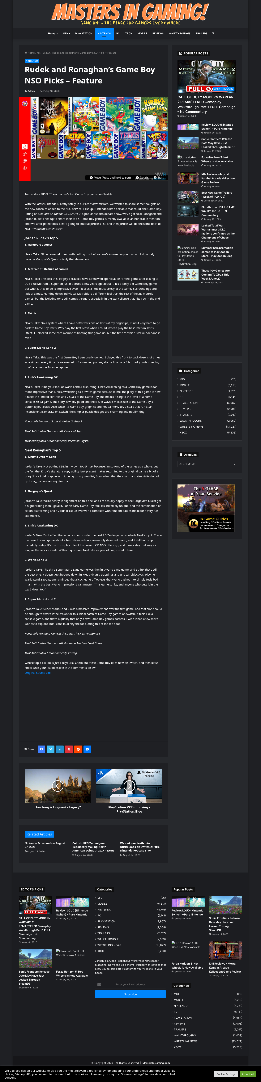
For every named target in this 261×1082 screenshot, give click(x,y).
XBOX (128, 33)
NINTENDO (104, 33)
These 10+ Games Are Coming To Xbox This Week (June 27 (215, 274)
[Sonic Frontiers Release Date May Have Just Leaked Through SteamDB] (188, 143)
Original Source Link (38, 672)
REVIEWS (158, 33)
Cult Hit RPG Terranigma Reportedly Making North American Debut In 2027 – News (93, 846)
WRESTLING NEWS (191, 426)
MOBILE (142, 33)
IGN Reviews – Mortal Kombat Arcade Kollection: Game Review (218, 178)
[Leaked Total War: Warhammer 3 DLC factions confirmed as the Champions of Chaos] (188, 229)
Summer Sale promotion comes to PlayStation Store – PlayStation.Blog (217, 251)
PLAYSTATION (83, 33)
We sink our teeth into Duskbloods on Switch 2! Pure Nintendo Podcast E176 (140, 846)
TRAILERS (201, 33)
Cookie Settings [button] (225, 1074)
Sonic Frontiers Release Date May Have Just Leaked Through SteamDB (218, 143)
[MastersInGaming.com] (130, 14)
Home (51, 33)
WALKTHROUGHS (179, 33)
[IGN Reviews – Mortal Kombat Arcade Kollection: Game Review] (188, 178)
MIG (65, 33)
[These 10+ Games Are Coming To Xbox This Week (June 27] (188, 275)
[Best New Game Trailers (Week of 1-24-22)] (188, 197)
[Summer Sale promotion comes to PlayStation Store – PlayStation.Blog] (188, 256)
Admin (31, 91)
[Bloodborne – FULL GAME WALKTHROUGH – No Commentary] (188, 211)
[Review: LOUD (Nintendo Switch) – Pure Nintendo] (188, 126)
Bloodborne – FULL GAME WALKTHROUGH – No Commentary (218, 211)
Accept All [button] (248, 1074)
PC (118, 33)
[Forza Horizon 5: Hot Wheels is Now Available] (188, 162)
